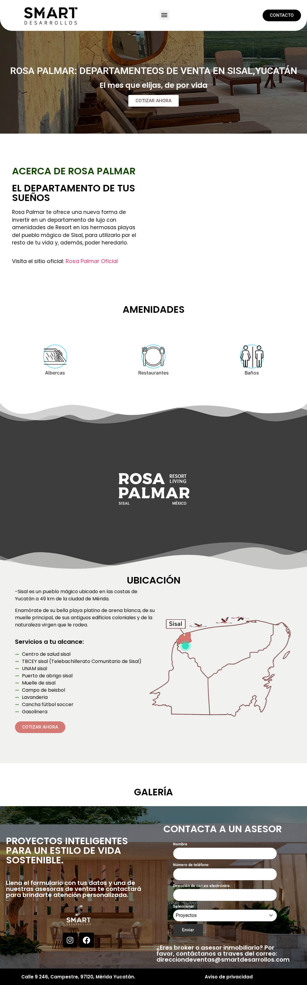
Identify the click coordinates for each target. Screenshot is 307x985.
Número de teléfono (192, 865)
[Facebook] (86, 940)
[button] (164, 15)
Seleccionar (184, 906)
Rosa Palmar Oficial (92, 261)
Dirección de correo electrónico (202, 886)
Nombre (181, 844)
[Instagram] (70, 940)
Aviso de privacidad (229, 977)
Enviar (188, 929)
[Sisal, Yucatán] (185, 645)
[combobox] (225, 915)
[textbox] (219, 915)
